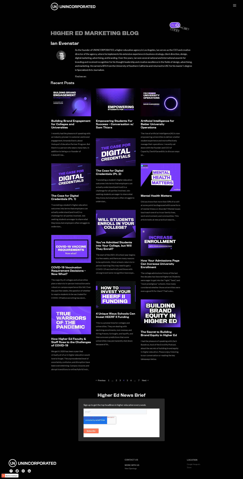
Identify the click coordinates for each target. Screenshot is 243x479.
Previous (102, 380)
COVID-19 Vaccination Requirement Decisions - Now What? (68, 271)
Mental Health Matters (156, 195)
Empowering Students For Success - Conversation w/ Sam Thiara (115, 124)
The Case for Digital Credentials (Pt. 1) (65, 197)
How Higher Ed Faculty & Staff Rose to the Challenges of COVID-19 (71, 342)
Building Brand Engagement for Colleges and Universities (70, 124)
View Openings (131, 468)
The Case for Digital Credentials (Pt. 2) (109, 172)
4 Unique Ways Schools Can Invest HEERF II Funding (115, 315)
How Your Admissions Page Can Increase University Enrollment (160, 264)
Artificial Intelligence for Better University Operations (157, 124)
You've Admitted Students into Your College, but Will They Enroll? (114, 246)
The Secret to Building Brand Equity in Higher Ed (159, 333)
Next (144, 380)
